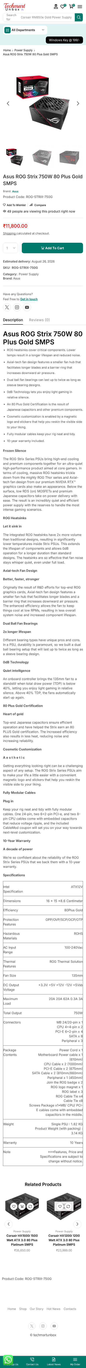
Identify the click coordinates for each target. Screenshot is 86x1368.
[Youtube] (27, 307)
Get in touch (29, 299)
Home (7, 50)
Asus (16, 278)
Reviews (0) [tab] (39, 320)
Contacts (70, 1309)
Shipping (9, 233)
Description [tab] (13, 320)
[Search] (79, 17)
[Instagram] (17, 307)
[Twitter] (7, 307)
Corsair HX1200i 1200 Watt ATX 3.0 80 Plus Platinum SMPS (64, 1240)
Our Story (36, 1309)
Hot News (53, 1309)
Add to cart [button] (22, 1206)
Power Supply (23, 50)
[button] (56, 6)
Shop (23, 1309)
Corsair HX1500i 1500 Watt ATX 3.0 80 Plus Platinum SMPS (22, 1240)
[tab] (13, 321)
